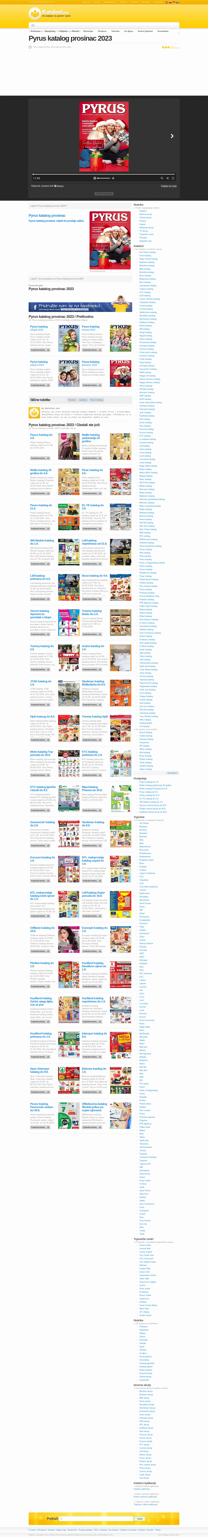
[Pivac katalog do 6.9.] (92, 492)
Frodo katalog (145, 359)
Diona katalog (145, 326)
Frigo (141, 927)
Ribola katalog (145, 609)
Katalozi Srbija (174, 2)
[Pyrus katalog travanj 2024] (92, 349)
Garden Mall (144, 1268)
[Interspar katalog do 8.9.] (92, 1056)
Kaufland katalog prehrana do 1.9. (41, 1035)
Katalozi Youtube (145, 1530)
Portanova (143, 1292)
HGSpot (142, 947)
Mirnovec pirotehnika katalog (152, 499)
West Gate (144, 1308)
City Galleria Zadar (147, 1262)
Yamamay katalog (147, 713)
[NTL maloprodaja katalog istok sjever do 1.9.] (40, 915)
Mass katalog (145, 479)
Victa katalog (145, 693)
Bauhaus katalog (146, 262)
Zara (141, 1217)
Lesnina (142, 987)
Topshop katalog (146, 679)
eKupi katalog (145, 332)
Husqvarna (144, 742)
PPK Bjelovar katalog (148, 603)
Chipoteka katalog (147, 302)
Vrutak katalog (145, 700)
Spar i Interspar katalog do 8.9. (39, 1070)
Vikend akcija (145, 1376)
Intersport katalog (147, 409)
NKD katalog (145, 533)
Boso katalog (145, 275)
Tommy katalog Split (95, 716)
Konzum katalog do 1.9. (42, 859)
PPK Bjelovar (145, 1124)
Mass (141, 1030)
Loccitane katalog (147, 459)
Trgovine (145, 2)
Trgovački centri (146, 234)
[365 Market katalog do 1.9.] (40, 563)
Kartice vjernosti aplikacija (145, 1497)
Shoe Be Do (144, 1174)
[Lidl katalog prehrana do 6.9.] (40, 598)
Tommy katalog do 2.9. (42, 647)
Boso (141, 863)
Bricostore (143, 850)
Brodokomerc (145, 853)
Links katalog (145, 449)
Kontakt (51, 1530)
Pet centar (144, 1084)
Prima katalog (145, 589)
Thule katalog (145, 762)
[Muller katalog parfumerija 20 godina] (92, 457)
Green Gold (144, 1272)
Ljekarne (83, 400)
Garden (142, 930)
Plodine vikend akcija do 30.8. (152, 809)
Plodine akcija (145, 1461)
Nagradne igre (145, 241)
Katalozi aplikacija (142, 1489)
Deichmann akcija (147, 1408)
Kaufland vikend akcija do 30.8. (153, 812)
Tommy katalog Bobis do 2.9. (92, 612)
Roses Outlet (145, 1295)
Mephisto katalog (147, 496)
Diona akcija (144, 1401)
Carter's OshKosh (147, 873)
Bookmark (72, 1530)
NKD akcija (144, 1421)
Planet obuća (145, 1104)
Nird (141, 1074)
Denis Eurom (145, 903)
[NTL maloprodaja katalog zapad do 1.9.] (92, 880)
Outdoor (102, 31)
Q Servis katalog (146, 623)
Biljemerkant (144, 846)
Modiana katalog (146, 513)
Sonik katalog (145, 649)
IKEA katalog (145, 399)
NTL (141, 1080)
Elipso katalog (145, 339)
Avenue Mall (144, 1248)
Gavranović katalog (148, 369)
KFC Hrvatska (145, 973)
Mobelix (142, 1057)
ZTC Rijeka (144, 1312)
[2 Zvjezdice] (165, 47)
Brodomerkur (145, 856)
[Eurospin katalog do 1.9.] (92, 950)
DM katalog (144, 329)
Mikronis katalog (146, 503)
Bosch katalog (145, 732)
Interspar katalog (146, 406)
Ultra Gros (143, 1194)
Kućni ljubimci (145, 31)
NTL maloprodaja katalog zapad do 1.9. (93, 860)
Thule (141, 1234)
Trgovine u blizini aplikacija (145, 1504)
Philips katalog (145, 759)
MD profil (143, 1037)
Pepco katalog (145, 566)
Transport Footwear (148, 1157)
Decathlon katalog (147, 316)
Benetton (143, 833)
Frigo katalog (145, 362)
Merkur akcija (145, 1455)
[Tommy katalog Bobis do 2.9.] (92, 633)
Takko (142, 1137)
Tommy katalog (146, 676)
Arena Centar (145, 1245)
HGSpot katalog (146, 389)
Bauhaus (143, 826)
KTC (141, 977)
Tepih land (143, 1140)
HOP (141, 953)
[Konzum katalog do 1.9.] (40, 880)
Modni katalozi (145, 1370)
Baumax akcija (146, 1391)
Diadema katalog (146, 322)
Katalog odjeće (146, 1366)
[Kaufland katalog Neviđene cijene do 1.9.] (92, 985)
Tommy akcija (145, 1471)
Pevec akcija (145, 1458)
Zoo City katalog (146, 706)
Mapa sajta (61, 1530)
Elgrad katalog (145, 336)
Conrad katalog (146, 309)
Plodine (142, 1107)
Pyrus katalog (104, 194)
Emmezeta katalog (147, 342)
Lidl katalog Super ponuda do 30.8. (93, 894)
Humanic (143, 950)
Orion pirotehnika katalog (150, 546)
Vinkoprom (144, 1210)
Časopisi (143, 237)
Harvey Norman (146, 943)
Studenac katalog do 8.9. (93, 824)
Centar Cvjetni (145, 1252)
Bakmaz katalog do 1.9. (94, 1070)
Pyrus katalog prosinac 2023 (70, 38)
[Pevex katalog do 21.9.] (40, 527)
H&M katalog (145, 372)
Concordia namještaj (148, 887)
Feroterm (143, 923)
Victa (141, 1207)
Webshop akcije (146, 227)
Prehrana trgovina (147, 1117)
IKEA (141, 957)
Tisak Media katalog (148, 669)
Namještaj (50, 31)
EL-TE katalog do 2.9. (93, 507)
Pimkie (142, 1100)
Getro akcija (144, 1414)
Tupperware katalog (148, 686)
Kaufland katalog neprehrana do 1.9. (94, 1000)
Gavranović (144, 933)
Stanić (142, 1177)
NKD (141, 1077)
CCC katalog (145, 292)
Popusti (123, 2)
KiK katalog (144, 419)
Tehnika (115, 31)
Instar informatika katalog (150, 402)
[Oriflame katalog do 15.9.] (40, 950)
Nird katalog (144, 752)
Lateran (142, 983)
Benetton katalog (146, 265)
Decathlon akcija (146, 1404)
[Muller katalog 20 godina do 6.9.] (40, 492)
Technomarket (145, 1147)
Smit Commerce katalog (150, 633)
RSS (96, 1530)
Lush (141, 1000)
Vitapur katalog (146, 696)
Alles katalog (145, 720)
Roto (141, 1134)
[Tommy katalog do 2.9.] (40, 668)
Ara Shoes (144, 823)
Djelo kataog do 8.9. (42, 716)
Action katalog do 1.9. (93, 647)
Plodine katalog (146, 583)
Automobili (144, 1380)
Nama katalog (145, 519)
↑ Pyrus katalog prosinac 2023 (168, 1535)
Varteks (142, 1197)
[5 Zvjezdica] (173, 47)
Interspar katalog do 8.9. (94, 1035)
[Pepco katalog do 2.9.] (40, 457)
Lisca (141, 997)
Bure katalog (145, 282)
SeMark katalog (146, 629)
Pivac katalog (145, 576)
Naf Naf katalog (146, 523)
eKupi (142, 913)
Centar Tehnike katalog (149, 299)
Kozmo (142, 1007)
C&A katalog (144, 295)
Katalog (103, 1530)
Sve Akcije (144, 1478)
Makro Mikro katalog (148, 472)
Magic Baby (144, 1027)
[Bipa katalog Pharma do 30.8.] (92, 809)
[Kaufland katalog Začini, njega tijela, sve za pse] (40, 1021)
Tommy (142, 1150)
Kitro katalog (145, 426)
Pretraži (52, 1519)
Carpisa (142, 870)
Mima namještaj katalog (149, 506)
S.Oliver (143, 1184)
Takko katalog (145, 656)
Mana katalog (145, 469)
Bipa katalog (144, 269)
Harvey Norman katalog (149, 379)
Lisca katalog (145, 452)
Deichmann (144, 900)
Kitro (141, 970)
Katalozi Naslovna (33, 25)
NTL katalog (144, 536)
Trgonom (143, 1160)
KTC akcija (144, 1444)
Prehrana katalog (146, 593)
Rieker (142, 1130)
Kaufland (143, 963)
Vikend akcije (110, 2)
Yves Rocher (145, 1220)
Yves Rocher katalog (148, 716)
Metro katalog (145, 492)
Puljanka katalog (146, 599)
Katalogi (170, 2)
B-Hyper (143, 866)
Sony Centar (144, 1180)
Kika (141, 967)
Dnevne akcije (145, 214)
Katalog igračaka (146, 1363)
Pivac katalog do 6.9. (92, 471)
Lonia (141, 1010)
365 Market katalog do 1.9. (42, 542)
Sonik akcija (144, 1475)
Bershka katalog (146, 272)
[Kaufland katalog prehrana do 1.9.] (40, 1056)
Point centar (144, 1288)
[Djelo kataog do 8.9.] (40, 739)
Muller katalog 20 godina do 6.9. (40, 471)
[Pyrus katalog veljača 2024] (40, 384)
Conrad (142, 890)
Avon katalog (145, 255)
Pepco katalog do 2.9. (41, 436)
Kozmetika (163, 31)
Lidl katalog (144, 446)
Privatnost (41, 1530)
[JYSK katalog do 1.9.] (40, 704)
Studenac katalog (147, 639)
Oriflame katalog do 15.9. (42, 929)
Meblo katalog (145, 486)
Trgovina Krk (145, 1164)
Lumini (142, 1285)
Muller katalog (145, 509)
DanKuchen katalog (148, 312)
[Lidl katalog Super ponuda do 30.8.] (92, 915)
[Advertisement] (104, 72)
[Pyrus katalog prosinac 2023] (92, 384)
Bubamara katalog (147, 279)
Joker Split (144, 1278)
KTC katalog (144, 436)
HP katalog (144, 746)
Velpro (142, 1200)
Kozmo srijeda (145, 1441)
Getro (141, 937)
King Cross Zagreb (147, 1282)
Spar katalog (145, 653)
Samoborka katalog (148, 626)
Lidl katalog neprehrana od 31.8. (94, 542)
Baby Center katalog (148, 259)
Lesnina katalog (146, 442)
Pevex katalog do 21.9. (41, 507)
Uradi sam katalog (147, 690)
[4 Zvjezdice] (171, 47)
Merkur (142, 1050)
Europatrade (144, 920)
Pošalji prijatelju (85, 1530)
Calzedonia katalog (147, 285)
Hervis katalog (145, 386)
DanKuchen (144, 893)
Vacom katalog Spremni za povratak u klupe (40, 614)
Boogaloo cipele (146, 860)
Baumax (143, 830)
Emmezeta (144, 917)
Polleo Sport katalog (148, 606)
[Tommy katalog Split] (92, 739)
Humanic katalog (146, 392)
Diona (142, 907)
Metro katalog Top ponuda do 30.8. (41, 753)
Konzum (143, 1013)
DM (141, 910)
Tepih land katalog (147, 666)
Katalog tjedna (145, 723)
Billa (141, 840)
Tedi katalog (144, 659)
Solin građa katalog (147, 643)
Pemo (142, 1087)
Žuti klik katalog (146, 710)
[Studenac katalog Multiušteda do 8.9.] (92, 704)
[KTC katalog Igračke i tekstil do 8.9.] (40, 809)
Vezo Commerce (146, 1204)
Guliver (142, 940)
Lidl (141, 990)
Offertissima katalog (148, 539)
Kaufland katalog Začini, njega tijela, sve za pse (41, 1001)
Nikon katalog (145, 749)
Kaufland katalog (146, 416)
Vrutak (142, 1214)
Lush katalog (145, 456)
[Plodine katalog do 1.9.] (40, 985)
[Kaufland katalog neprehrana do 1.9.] (92, 1021)
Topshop (143, 1154)
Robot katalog (145, 616)
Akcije (97, 2)
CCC (141, 877)
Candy (142, 1230)
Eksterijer (88, 31)
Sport (141, 1346)
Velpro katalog (145, 769)
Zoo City (143, 1224)
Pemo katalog (145, 559)
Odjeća (63, 31)
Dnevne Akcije (145, 1373)
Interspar (143, 960)
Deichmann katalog (147, 319)
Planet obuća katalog (148, 579)
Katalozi (86, 2)
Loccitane (143, 1003)
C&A (141, 883)
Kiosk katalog (145, 422)
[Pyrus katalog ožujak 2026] (40, 349)
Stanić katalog (145, 636)
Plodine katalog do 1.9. (42, 964)
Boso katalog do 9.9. (95, 575)
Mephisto (143, 1060)
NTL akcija (144, 1424)
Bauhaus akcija (146, 1394)
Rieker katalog (145, 613)
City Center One (146, 1255)
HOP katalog (145, 396)
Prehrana (35, 31)
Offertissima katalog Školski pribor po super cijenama (94, 1107)
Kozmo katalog (146, 432)
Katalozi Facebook (128, 1530)
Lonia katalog (145, 462)
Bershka (143, 836)
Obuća (75, 31)
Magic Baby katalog (148, 466)
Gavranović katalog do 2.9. (42, 824)
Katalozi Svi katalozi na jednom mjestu (50, 13)
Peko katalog (145, 556)
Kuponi (134, 2)
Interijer (142, 1343)
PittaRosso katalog (147, 573)
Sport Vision (144, 1190)
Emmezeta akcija (147, 1411)
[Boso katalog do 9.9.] (92, 598)
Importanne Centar (147, 1275)
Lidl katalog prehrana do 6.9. (40, 577)
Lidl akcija (143, 1451)
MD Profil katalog (147, 482)
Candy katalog (145, 736)
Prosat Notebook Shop (149, 596)
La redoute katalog (147, 439)
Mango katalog (145, 476)
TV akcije (158, 2)
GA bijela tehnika (146, 366)
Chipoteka (143, 880)
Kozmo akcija (145, 1438)
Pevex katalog (145, 569)
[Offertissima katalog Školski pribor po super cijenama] (92, 1126)
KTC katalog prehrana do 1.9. (92, 753)
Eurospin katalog (146, 346)
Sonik (142, 1187)
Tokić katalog (145, 673)
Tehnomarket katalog (148, 663)
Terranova (143, 1144)
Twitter (158, 1530)
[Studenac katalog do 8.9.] (92, 844)
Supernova (144, 1298)
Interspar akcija (146, 1418)
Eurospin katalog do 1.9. (95, 929)
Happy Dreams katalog (149, 382)
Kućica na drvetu (146, 1020)
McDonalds (144, 1033)
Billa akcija (144, 1398)
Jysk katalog (145, 412)
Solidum (143, 1302)
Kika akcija (144, 1431)
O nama (32, 1530)
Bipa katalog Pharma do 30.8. (92, 788)
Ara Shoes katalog (147, 252)
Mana (141, 1023)
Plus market (144, 1110)
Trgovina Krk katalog (148, 683)
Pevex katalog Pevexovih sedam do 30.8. (41, 1107)
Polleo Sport (144, 1127)
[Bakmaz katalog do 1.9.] (92, 1091)
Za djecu (128, 31)
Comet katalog (145, 305)
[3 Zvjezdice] (168, 47)
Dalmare (143, 1265)
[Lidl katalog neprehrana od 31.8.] (92, 563)
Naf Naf (142, 1067)
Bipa (141, 843)
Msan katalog (145, 756)
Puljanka (143, 1120)
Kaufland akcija (146, 1428)
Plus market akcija (147, 1465)
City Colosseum (146, 1258)
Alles (141, 1227)
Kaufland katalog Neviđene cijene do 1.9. (94, 966)
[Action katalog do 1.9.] (92, 668)
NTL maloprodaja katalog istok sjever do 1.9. (42, 896)
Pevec (142, 1094)
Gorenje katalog (146, 739)
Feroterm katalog (146, 356)
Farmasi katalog (146, 349)
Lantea (142, 980)
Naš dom (143, 1070)
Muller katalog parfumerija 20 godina (91, 438)
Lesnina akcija (145, 1448)
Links (141, 993)
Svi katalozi (144, 726)
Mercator (143, 1047)
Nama (142, 1064)
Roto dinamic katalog (148, 619)
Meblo (142, 1040)
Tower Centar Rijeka (148, 1305)
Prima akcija (144, 1468)
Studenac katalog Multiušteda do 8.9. (94, 683)
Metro (142, 1043)
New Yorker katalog (148, 529)
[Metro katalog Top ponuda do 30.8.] (40, 774)
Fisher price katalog (148, 352)
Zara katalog (144, 703)
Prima (142, 1114)
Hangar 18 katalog (147, 376)
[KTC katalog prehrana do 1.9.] (92, 774)
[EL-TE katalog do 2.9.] (92, 527)
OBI (141, 1167)
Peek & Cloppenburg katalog (152, 563)
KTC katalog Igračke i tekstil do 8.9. (43, 788)
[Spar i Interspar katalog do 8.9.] (40, 1091)
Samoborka (144, 1170)
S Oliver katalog (146, 646)
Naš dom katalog (146, 526)
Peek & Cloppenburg (148, 1090)
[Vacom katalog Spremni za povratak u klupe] (40, 633)
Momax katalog (146, 516)
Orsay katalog (145, 549)
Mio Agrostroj (145, 1053)
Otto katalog (144, 553)
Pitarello (143, 1097)
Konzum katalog (146, 429)
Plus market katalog (148, 586)
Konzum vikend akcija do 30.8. (153, 805)
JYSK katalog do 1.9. (40, 683)
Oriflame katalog (146, 543)
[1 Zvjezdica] (163, 47)
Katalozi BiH (177, 2)
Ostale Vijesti (145, 1315)
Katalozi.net (52, 408)
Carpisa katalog (146, 289)
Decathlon (143, 897)
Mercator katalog (146, 489)
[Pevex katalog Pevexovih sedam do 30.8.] (40, 1126)
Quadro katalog (146, 766)
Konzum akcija (146, 1434)
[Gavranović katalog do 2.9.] (40, 844)
